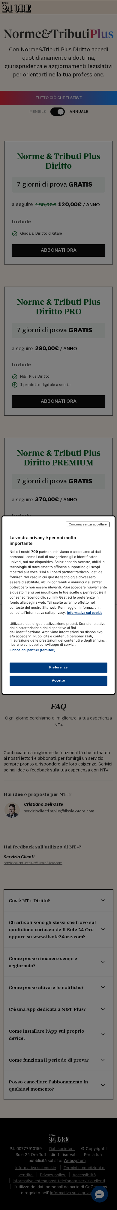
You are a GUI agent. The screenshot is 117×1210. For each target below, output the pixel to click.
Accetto (58, 680)
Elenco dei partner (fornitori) (33, 650)
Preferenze (58, 667)
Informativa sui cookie (84, 613)
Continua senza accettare (88, 524)
